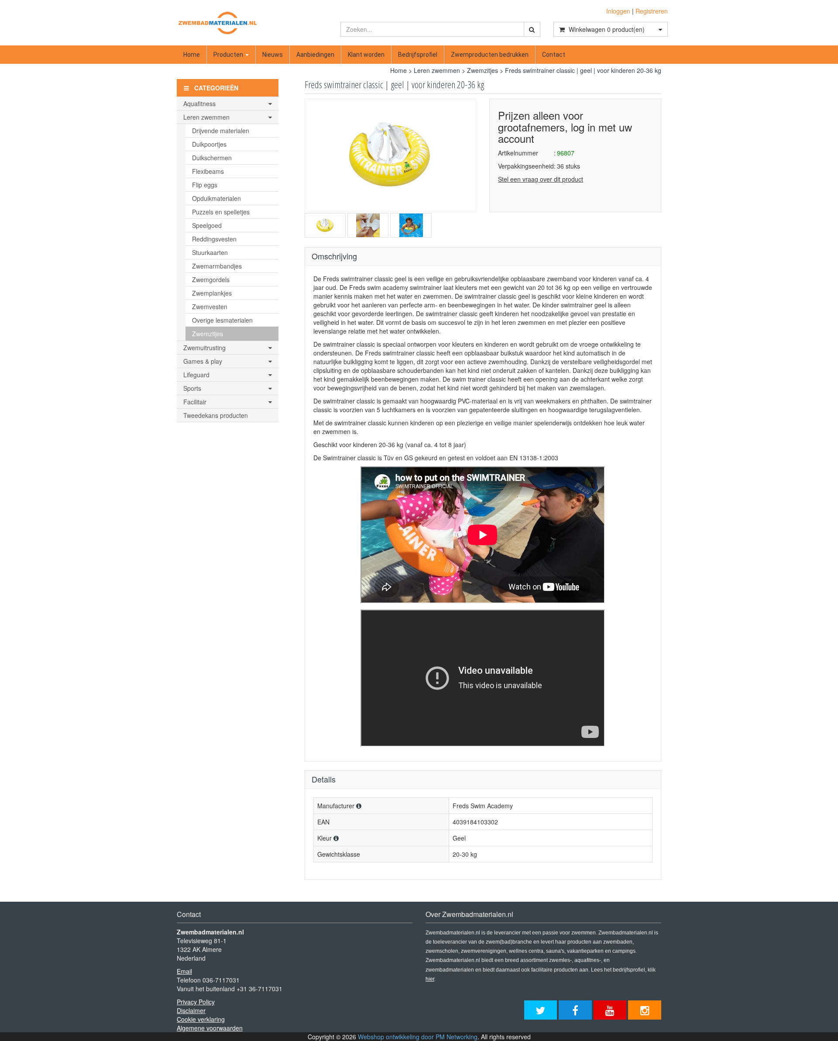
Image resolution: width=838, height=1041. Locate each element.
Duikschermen (212, 157)
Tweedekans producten (215, 415)
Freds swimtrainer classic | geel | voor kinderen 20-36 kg (583, 70)
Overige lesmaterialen (222, 320)
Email (184, 971)
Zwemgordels (211, 279)
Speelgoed (207, 225)
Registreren (651, 11)
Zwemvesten (209, 306)
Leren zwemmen (437, 70)
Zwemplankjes (212, 293)
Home (191, 54)
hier (430, 979)
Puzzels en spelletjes (221, 211)
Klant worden (366, 54)
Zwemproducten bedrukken (490, 54)
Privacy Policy (196, 1001)
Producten (228, 54)
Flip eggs (204, 184)
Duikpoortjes (209, 144)
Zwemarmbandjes (217, 266)
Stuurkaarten (210, 252)
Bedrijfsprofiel (417, 54)
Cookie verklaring (201, 1019)
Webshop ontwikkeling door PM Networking (417, 1036)
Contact (553, 54)
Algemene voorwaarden (210, 1028)
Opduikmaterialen (216, 198)
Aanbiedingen (315, 54)
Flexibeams (208, 171)
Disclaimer (191, 1010)
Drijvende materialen (220, 130)
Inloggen (618, 11)
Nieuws (272, 54)
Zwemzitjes (482, 70)
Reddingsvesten (214, 238)
